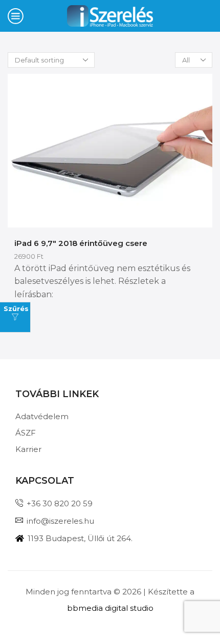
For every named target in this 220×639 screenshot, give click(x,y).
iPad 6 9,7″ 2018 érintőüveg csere (80, 243)
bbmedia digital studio (110, 608)
